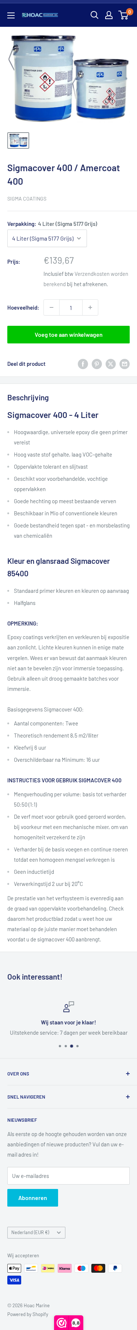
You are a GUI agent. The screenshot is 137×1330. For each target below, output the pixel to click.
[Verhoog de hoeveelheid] (90, 307)
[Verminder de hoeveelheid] (51, 307)
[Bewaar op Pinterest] (97, 363)
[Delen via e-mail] (124, 363)
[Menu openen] (11, 15)
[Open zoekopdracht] (95, 15)
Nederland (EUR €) (30, 1232)
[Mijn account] (109, 15)
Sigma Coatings (26, 198)
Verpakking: (52, 223)
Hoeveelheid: (23, 307)
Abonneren (32, 1197)
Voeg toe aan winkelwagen (69, 334)
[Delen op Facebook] (83, 363)
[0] (123, 15)
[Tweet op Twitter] (111, 363)
